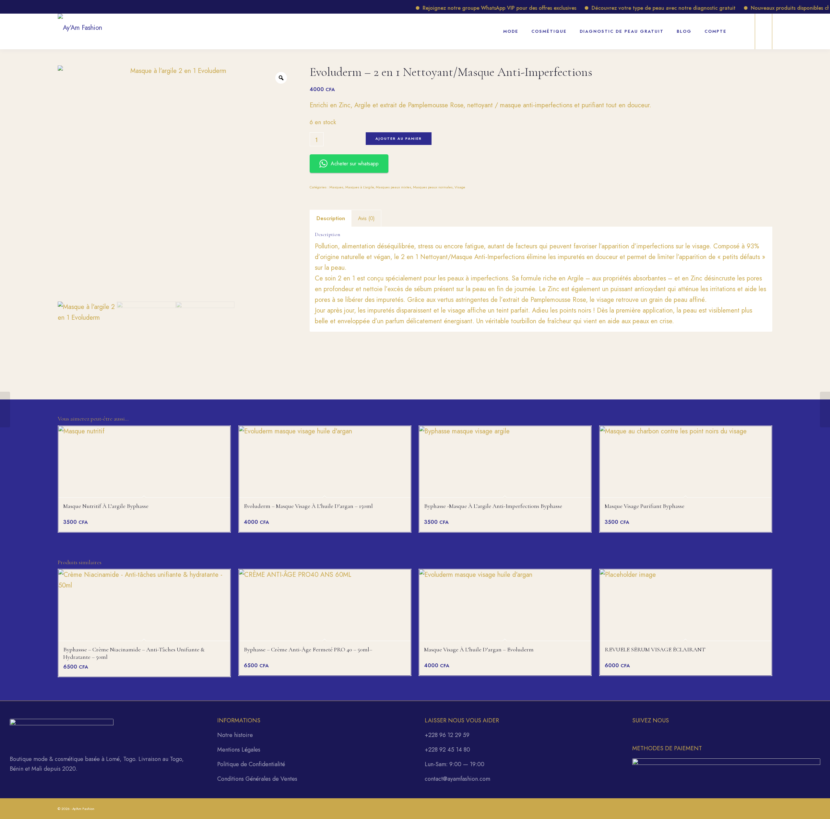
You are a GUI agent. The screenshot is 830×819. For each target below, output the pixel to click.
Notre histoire (235, 735)
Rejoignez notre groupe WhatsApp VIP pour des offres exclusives (482, 8)
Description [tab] (330, 218)
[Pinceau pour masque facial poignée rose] (825, 409)
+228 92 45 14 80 (447, 749)
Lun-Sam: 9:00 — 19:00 (454, 764)
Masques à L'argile (359, 187)
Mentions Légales (238, 749)
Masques (336, 187)
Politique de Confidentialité (251, 764)
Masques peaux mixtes (393, 187)
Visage (460, 187)
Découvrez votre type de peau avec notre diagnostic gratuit (646, 8)
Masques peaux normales (433, 187)
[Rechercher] (741, 28)
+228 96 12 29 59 (447, 735)
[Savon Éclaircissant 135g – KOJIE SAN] (5, 409)
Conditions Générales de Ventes (257, 779)
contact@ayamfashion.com (457, 779)
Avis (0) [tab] (366, 218)
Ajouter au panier (398, 138)
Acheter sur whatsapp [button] (355, 163)
